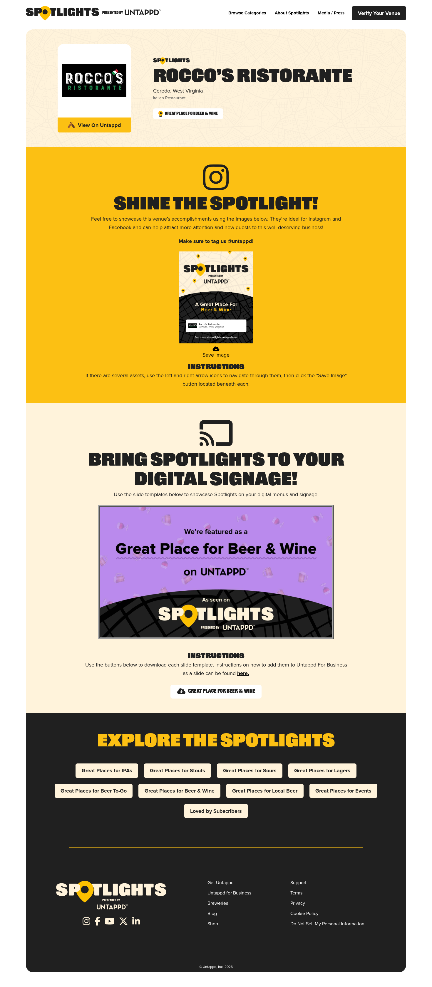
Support (298, 882)
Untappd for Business (229, 892)
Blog (212, 913)
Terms (296, 892)
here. (243, 673)
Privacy (297, 903)
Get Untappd (220, 882)
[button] (247, 13)
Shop (212, 923)
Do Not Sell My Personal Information (327, 923)
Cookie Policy (304, 913)
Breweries (217, 903)
